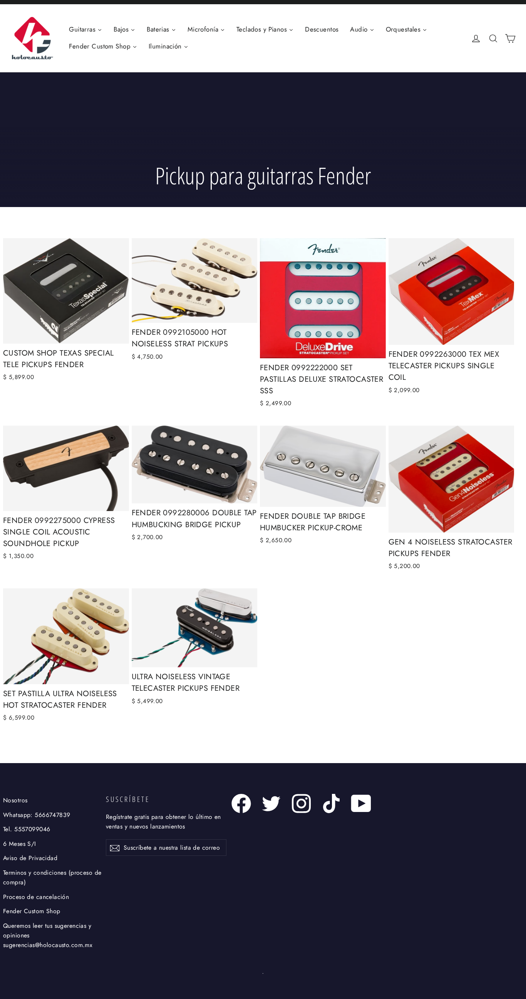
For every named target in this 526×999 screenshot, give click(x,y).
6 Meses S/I (19, 843)
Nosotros (15, 800)
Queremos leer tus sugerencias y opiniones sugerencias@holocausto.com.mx (47, 935)
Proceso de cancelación (36, 896)
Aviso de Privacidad (30, 858)
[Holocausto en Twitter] (271, 803)
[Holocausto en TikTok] (331, 803)
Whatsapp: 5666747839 (36, 814)
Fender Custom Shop (31, 911)
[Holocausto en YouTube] (361, 803)
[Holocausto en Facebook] (241, 803)
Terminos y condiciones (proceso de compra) (52, 877)
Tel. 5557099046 (26, 829)
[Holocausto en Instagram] (301, 803)
